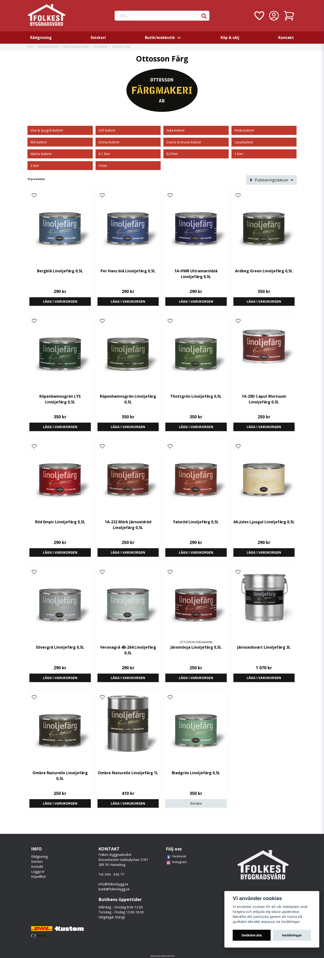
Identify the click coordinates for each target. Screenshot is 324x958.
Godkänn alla (251, 935)
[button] (204, 16)
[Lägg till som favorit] (258, 15)
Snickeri (98, 37)
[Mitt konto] (274, 15)
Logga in (37, 871)
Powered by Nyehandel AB (162, 955)
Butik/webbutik (160, 37)
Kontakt (286, 37)
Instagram (179, 862)
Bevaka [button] (196, 803)
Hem (30, 46)
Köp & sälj (230, 37)
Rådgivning (41, 37)
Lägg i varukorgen (60, 301)
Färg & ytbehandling (75, 46)
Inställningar (292, 935)
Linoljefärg (100, 46)
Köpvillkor (38, 876)
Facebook (179, 856)
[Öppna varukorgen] (289, 15)
